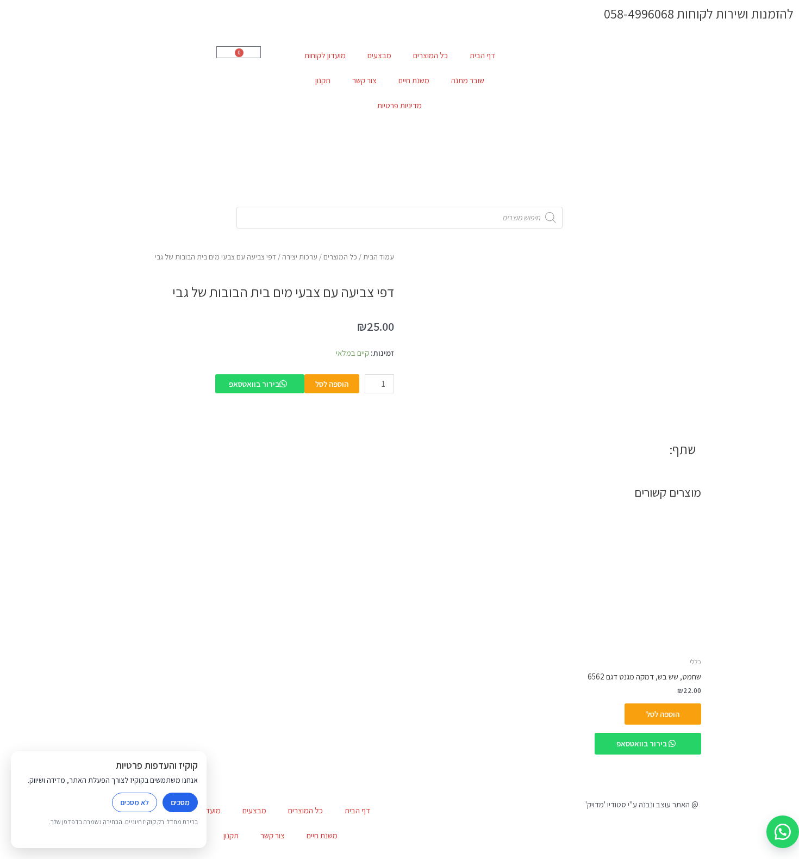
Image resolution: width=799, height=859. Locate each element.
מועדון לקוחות (325, 55)
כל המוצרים (430, 55)
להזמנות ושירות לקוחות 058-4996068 (699, 13)
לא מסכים (134, 802)
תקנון (322, 80)
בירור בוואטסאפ (254, 384)
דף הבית (482, 55)
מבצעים (379, 55)
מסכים (180, 802)
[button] (782, 831)
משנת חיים (413, 80)
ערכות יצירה (299, 257)
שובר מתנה (467, 80)
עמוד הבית (378, 257)
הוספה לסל (331, 384)
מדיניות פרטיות (399, 105)
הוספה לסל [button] (662, 714)
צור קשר (364, 80)
